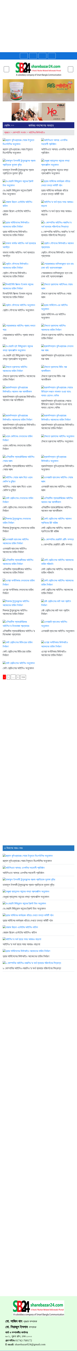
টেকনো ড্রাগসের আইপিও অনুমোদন (57, 441)
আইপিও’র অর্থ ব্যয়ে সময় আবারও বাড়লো (21, 944)
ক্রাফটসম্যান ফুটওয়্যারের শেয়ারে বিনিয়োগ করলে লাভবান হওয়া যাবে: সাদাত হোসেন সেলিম (56, 404)
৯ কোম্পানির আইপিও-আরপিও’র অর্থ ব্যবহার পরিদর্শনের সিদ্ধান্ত (32, 968)
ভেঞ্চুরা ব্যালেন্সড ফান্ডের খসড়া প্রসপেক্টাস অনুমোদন (26, 896)
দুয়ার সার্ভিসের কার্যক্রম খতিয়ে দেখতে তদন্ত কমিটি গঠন (28, 920)
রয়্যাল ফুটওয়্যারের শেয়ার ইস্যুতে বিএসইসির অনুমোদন (27, 860)
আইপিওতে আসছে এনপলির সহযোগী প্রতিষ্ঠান (23, 872)
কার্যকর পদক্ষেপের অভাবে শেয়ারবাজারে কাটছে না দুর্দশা (42, 127)
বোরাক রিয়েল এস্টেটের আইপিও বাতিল (20, 932)
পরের (23, 677)
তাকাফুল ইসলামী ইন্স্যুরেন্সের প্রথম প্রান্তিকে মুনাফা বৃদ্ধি (28, 884)
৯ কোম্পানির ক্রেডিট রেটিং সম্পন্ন (56, 544)
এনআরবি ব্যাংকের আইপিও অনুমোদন (57, 631)
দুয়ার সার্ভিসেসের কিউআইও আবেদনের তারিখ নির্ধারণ (26, 956)
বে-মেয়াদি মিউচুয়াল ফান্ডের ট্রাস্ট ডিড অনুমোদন (24, 908)
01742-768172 (23, 1340)
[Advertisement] (38, 26)
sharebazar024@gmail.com (30, 1344)
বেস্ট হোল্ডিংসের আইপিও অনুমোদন (18, 668)
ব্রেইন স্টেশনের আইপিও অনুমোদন (18, 310)
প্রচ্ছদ (7, 132)
